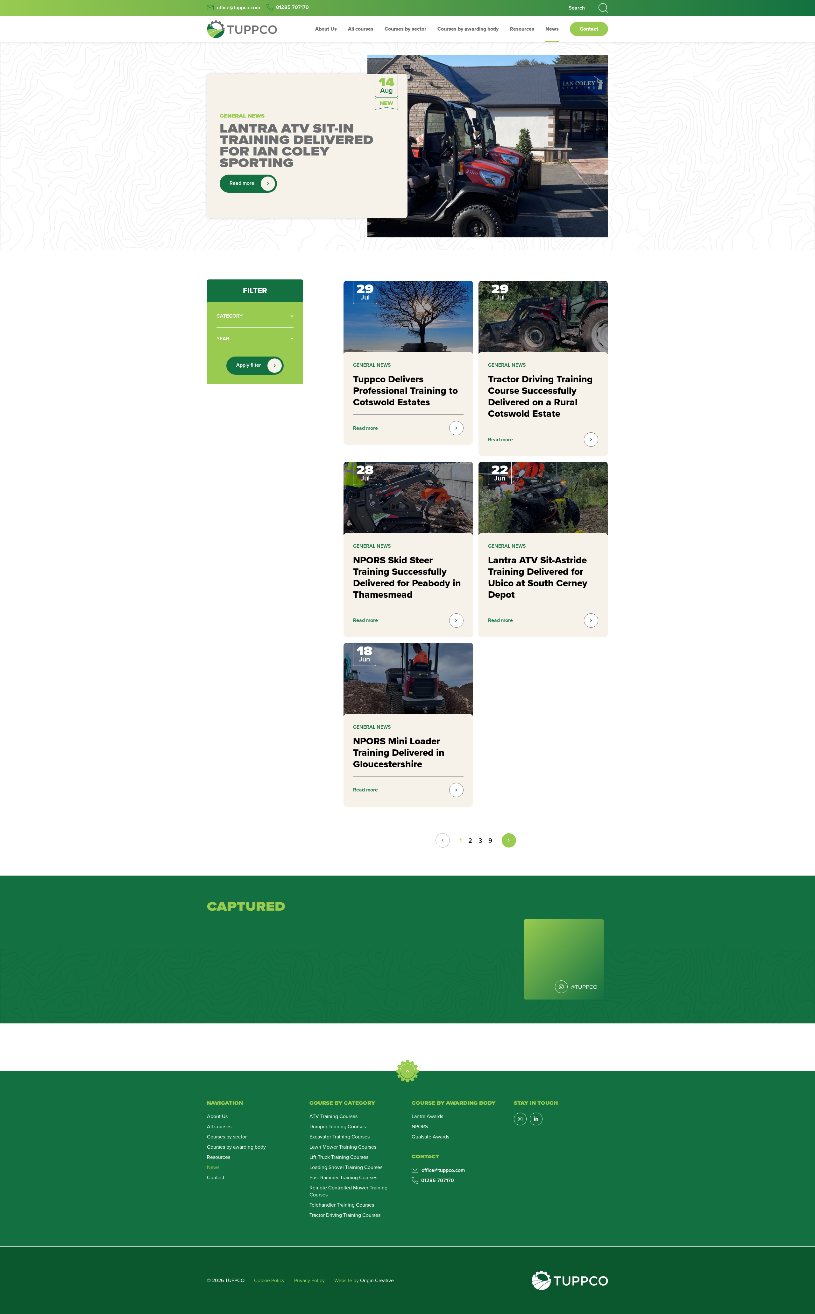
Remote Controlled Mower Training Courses (348, 1191)
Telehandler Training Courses (341, 1204)
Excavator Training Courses (339, 1136)
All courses (360, 28)
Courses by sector (405, 28)
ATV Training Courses (333, 1116)
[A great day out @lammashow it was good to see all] (370, 958)
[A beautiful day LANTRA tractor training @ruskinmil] (303, 958)
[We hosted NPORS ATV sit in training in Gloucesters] (504, 958)
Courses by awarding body (468, 28)
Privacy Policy (309, 1280)
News (552, 28)
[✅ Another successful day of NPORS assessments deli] (236, 958)
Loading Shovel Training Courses (345, 1167)
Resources (522, 28)
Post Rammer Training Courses (343, 1177)
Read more (242, 183)
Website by (364, 1280)
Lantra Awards (427, 1116)
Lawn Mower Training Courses (342, 1146)
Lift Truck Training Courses (338, 1156)
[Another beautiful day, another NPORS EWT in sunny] (437, 958)
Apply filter (248, 365)
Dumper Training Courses (337, 1126)
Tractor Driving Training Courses (344, 1214)
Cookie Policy (269, 1280)
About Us (326, 28)
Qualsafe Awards (430, 1136)
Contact (589, 28)
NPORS (420, 1126)
